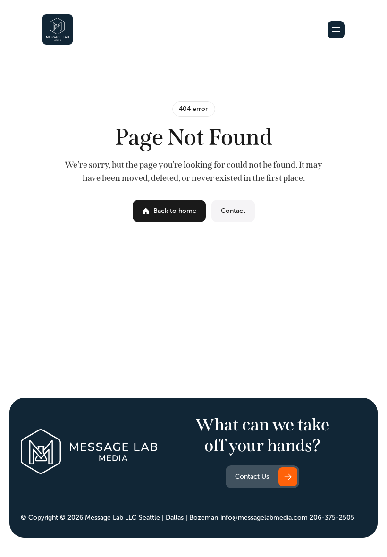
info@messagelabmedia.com (264, 518)
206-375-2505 (332, 518)
